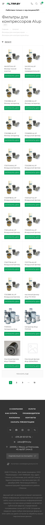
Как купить (11, 413)
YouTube (28, 430)
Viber (34, 430)
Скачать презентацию (22, 422)
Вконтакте (10, 430)
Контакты (30, 418)
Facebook (16, 430)
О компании (16, 409)
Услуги (32, 409)
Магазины (14, 418)
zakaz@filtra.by (24, 442)
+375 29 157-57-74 (23, 437)
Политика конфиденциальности (24, 464)
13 (34, 382)
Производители (31, 413)
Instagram (22, 430)
